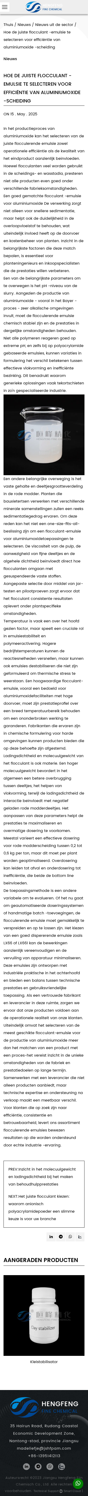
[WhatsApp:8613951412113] (78, 1483)
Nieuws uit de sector (54, 25)
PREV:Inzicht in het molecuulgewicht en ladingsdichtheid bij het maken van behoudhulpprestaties (42, 1176)
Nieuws (24, 25)
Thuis (8, 25)
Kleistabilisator (44, 1362)
